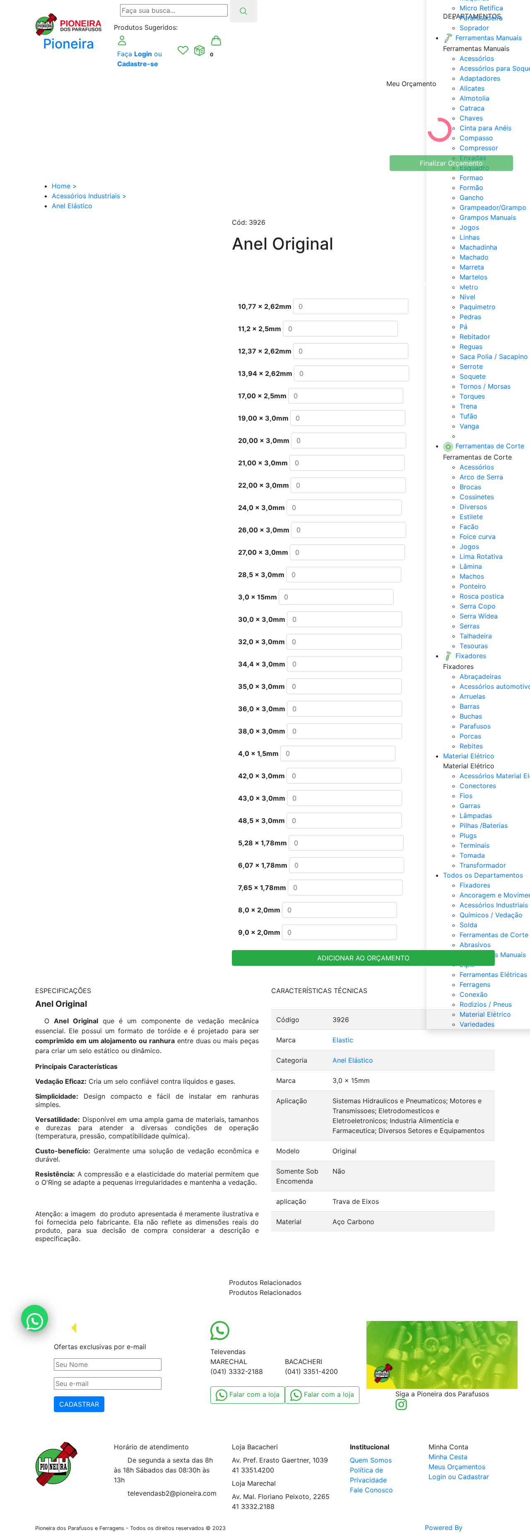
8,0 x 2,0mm (259, 910)
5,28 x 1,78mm (262, 843)
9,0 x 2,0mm (259, 932)
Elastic (342, 1040)
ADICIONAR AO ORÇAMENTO (363, 958)
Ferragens (475, 984)
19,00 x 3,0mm (263, 418)
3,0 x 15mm (257, 597)
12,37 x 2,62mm (265, 351)
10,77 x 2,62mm (265, 306)
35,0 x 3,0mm (261, 686)
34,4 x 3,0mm (261, 664)
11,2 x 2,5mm (259, 329)
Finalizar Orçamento (451, 163)
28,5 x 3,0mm (261, 574)
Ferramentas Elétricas (493, 974)
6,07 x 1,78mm (262, 865)
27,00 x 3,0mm (263, 552)
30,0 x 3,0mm (261, 619)
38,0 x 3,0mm (261, 731)
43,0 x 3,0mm (261, 798)
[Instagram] (401, 1404)
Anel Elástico (352, 1060)
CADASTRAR (79, 1404)
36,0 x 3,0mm (261, 709)
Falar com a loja (253, 1394)
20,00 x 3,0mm (263, 440)
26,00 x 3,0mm (263, 530)
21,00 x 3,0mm (263, 463)
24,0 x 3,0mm (261, 507)
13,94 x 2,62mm (265, 373)
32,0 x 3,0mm (261, 642)
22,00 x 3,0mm (263, 485)
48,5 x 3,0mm (261, 820)
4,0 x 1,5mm (258, 753)
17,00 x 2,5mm (262, 396)
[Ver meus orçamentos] (199, 50)
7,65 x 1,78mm (262, 887)
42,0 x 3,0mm (261, 776)
